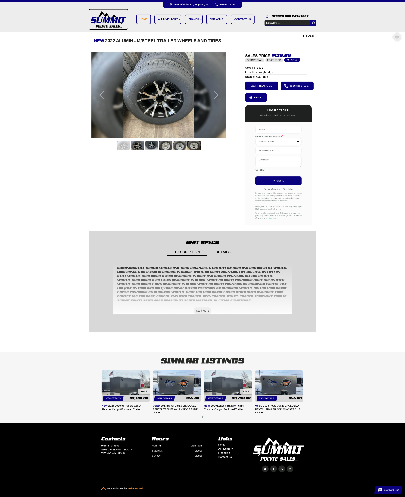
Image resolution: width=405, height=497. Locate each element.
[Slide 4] (165, 145)
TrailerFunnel (135, 483)
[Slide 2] (137, 145)
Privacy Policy (288, 189)
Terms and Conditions (272, 189)
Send (280, 180)
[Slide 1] (123, 145)
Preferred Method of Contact (269, 136)
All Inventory (168, 19)
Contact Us (242, 19)
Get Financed (261, 85)
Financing (217, 19)
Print (258, 97)
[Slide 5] (180, 145)
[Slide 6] (194, 145)
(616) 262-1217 (300, 85)
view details (113, 398)
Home (143, 19)
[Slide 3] (151, 145)
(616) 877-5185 (110, 441)
